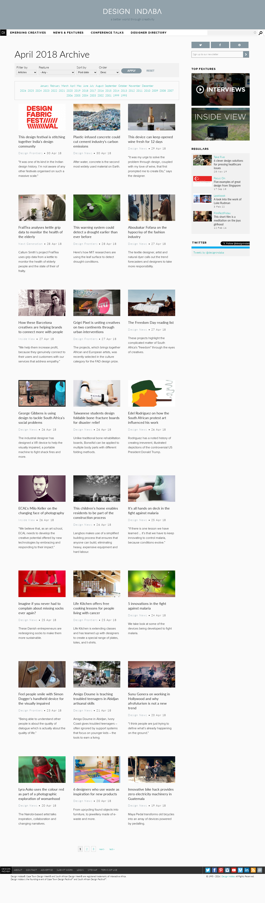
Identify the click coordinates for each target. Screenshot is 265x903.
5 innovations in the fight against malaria (147, 605)
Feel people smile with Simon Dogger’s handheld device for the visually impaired (41, 698)
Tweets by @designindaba (208, 252)
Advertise (47, 870)
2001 (108, 95)
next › (102, 849)
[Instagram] (227, 870)
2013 (124, 90)
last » (111, 849)
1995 (124, 95)
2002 (101, 95)
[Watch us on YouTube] (233, 870)
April (72, 86)
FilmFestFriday (222, 213)
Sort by (81, 67)
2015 (108, 90)
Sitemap (92, 870)
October (122, 86)
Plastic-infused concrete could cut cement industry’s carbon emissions (96, 141)
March (64, 86)
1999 (116, 95)
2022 (54, 90)
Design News (82, 153)
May (79, 86)
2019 (77, 90)
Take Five (219, 157)
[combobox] (232, 32)
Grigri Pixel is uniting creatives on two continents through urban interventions (96, 327)
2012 (132, 90)
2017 (93, 90)
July (92, 86)
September (111, 86)
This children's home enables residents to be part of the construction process (95, 513)
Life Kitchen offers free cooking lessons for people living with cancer (93, 608)
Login (80, 870)
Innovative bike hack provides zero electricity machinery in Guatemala (151, 794)
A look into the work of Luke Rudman (228, 201)
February (55, 86)
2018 (85, 90)
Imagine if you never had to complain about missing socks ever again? (41, 608)
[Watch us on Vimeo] (240, 870)
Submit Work (65, 870)
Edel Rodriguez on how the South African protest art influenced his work (148, 418)
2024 (39, 90)
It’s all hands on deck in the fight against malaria (149, 510)
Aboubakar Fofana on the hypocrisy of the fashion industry (147, 232)
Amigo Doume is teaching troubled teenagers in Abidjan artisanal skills (96, 698)
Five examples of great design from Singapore (227, 183)
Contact (31, 870)
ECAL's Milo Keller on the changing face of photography (41, 510)
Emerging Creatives (28, 32)
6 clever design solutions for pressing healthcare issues (228, 164)
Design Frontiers (30, 153)
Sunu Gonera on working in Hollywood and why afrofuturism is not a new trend (149, 700)
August (99, 86)
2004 (85, 95)
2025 (31, 90)
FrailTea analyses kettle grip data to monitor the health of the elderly (40, 232)
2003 (93, 95)
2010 (147, 90)
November (134, 86)
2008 (163, 90)
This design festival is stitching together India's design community (41, 141)
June (85, 86)
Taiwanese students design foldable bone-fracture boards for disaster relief (96, 418)
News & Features (68, 32)
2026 (23, 90)
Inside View (26, 339)
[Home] (132, 12)
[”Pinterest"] (239, 45)
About (18, 870)
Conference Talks (107, 32)
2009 (155, 90)
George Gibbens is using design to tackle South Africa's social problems (41, 418)
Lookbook (219, 195)
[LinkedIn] (246, 870)
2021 (62, 90)
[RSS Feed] (253, 870)
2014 (116, 90)
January (44, 86)
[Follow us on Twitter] (200, 45)
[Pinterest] (220, 870)
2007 (170, 90)
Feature (44, 67)
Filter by (22, 67)
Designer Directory (149, 32)
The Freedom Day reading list (151, 322)
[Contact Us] (259, 870)
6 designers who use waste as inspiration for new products (96, 791)
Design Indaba (228, 876)
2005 (77, 95)
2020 (70, 90)
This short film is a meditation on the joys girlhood (227, 220)
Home (3, 33)
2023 (46, 90)
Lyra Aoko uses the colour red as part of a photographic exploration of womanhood (41, 794)
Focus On (219, 178)
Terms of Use (109, 870)
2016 (101, 90)
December (147, 86)
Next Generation (30, 244)
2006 (70, 95)
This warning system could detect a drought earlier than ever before (95, 232)
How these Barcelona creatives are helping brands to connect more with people (40, 327)
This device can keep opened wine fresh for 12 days (150, 139)
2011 (139, 90)
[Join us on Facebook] (220, 45)
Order (103, 67)
